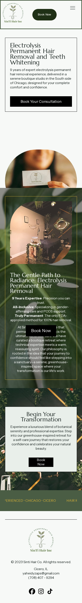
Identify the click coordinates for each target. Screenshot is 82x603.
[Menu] (72, 8)
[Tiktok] (50, 591)
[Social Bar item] (41, 591)
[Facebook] (32, 591)
